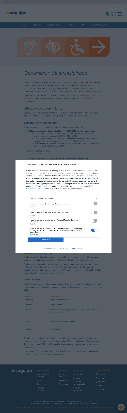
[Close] (106, 164)
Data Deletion (49, 248)
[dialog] (63, 206)
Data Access (63, 248)
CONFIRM (45, 240)
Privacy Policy (77, 248)
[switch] (94, 203)
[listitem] (63, 198)
